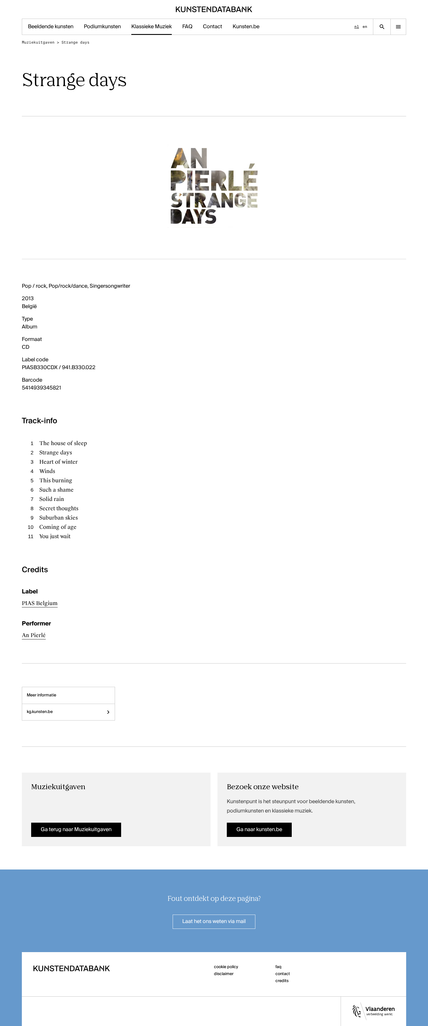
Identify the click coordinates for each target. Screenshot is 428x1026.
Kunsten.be (246, 26)
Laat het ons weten (214, 921)
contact (282, 974)
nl (356, 26)
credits (282, 981)
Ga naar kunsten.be (259, 829)
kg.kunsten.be (40, 712)
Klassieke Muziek (151, 26)
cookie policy (226, 967)
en (364, 26)
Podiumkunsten (102, 26)
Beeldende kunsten (50, 26)
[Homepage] (214, 9)
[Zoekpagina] (381, 27)
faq (278, 967)
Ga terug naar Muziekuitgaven (76, 829)
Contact (212, 26)
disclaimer (224, 974)
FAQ (187, 26)
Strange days (75, 42)
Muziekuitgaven (38, 42)
